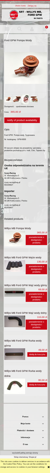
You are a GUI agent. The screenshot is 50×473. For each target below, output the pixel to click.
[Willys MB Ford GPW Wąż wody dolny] (15, 321)
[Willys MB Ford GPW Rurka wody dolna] (15, 386)
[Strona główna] (25, 15)
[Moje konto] (32, 29)
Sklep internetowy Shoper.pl (25, 457)
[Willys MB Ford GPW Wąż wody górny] (15, 292)
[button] (7, 29)
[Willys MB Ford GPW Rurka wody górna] (15, 354)
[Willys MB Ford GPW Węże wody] (15, 266)
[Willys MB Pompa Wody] (15, 238)
